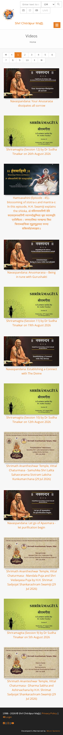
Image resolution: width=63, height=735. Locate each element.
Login (8, 717)
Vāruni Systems (53, 731)
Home (33, 42)
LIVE (45, 10)
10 (27, 60)
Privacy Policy (49, 713)
